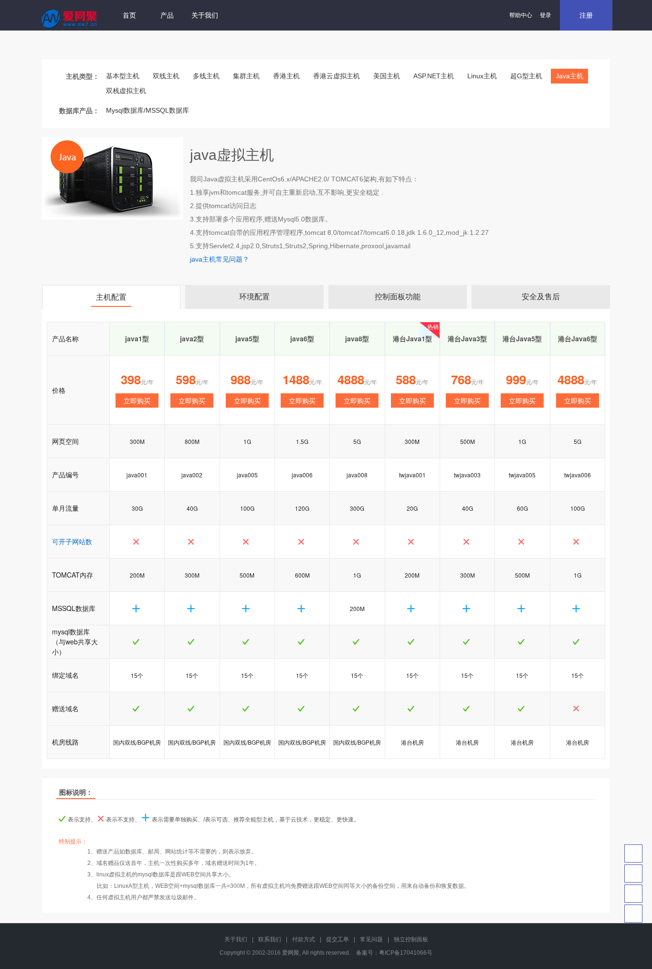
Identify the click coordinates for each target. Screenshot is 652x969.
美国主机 (386, 76)
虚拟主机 (231, 179)
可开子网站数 (72, 541)
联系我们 (269, 939)
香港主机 (286, 76)
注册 (586, 15)
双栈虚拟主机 (126, 91)
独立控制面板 (411, 939)
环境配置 (254, 297)
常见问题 (371, 939)
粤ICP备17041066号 (405, 952)
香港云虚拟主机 (336, 76)
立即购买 (137, 400)
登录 (545, 15)
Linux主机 (482, 76)
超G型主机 (526, 76)
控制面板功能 (398, 297)
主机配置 (111, 297)
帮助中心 (520, 15)
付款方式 (303, 939)
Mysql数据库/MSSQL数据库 (147, 110)
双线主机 (166, 76)
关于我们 (204, 15)
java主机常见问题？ (219, 259)
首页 (129, 15)
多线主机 (206, 76)
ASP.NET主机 (433, 76)
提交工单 (337, 939)
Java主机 (569, 76)
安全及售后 (541, 297)
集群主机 (246, 76)
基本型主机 (122, 76)
